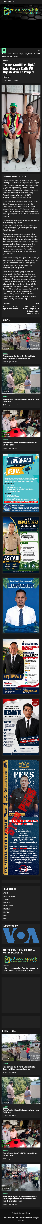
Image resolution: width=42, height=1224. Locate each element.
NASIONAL (6, 899)
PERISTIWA (6, 912)
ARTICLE (5, 893)
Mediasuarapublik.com (24, 1218)
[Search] (39, 50)
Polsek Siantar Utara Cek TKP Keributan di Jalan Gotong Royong (19, 443)
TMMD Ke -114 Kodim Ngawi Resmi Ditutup (11, 306)
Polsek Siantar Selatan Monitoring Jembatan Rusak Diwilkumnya (21, 400)
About (28, 1213)
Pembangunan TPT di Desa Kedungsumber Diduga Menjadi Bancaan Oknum (31, 309)
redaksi (16, 80)
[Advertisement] (21, 34)
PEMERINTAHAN (8, 906)
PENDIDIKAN (6, 909)
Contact (22, 1213)
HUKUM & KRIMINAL (9, 896)
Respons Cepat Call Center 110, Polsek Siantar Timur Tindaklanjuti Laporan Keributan (19, 357)
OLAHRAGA (6, 902)
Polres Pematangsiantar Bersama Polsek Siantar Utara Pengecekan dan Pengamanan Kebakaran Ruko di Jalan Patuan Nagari (20, 1198)
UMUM (5, 915)
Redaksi (15, 1213)
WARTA (5, 60)
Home (4, 54)
